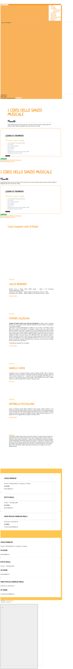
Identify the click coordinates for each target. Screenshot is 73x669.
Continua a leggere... (13, 296)
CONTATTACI (19, 98)
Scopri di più (11, 279)
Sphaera (12, 600)
